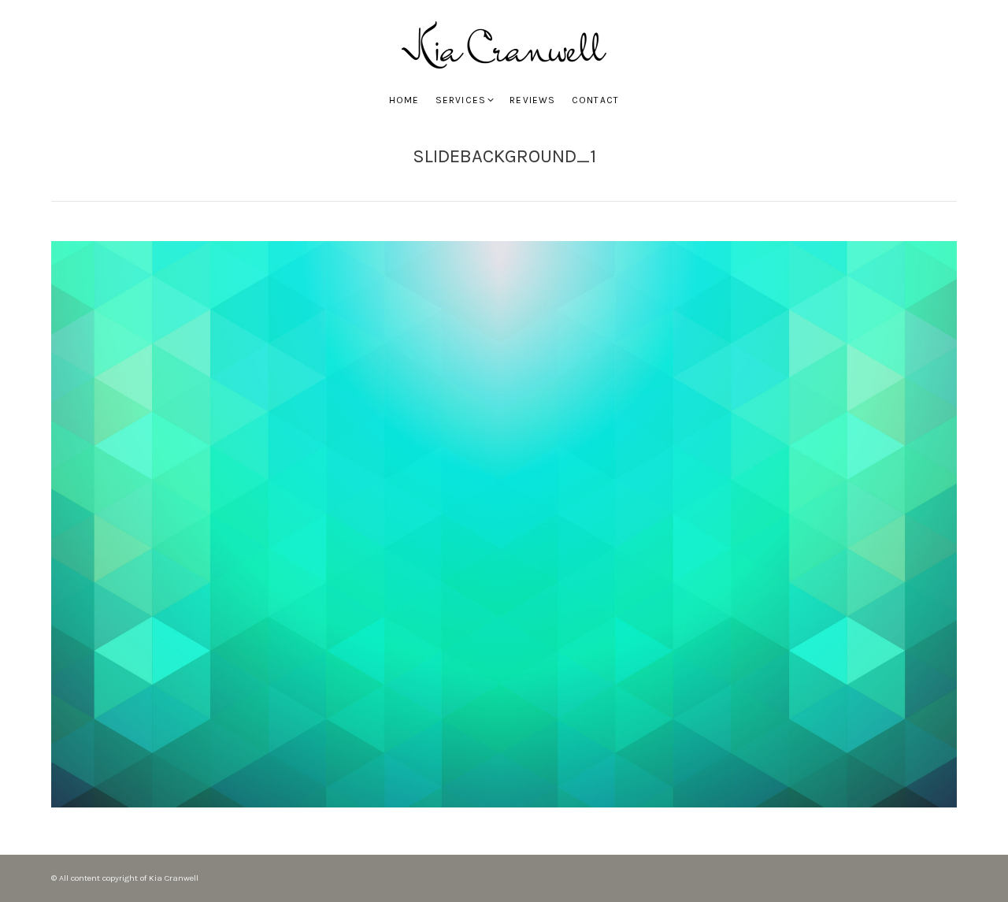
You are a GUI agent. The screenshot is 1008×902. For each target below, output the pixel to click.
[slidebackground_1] (504, 524)
